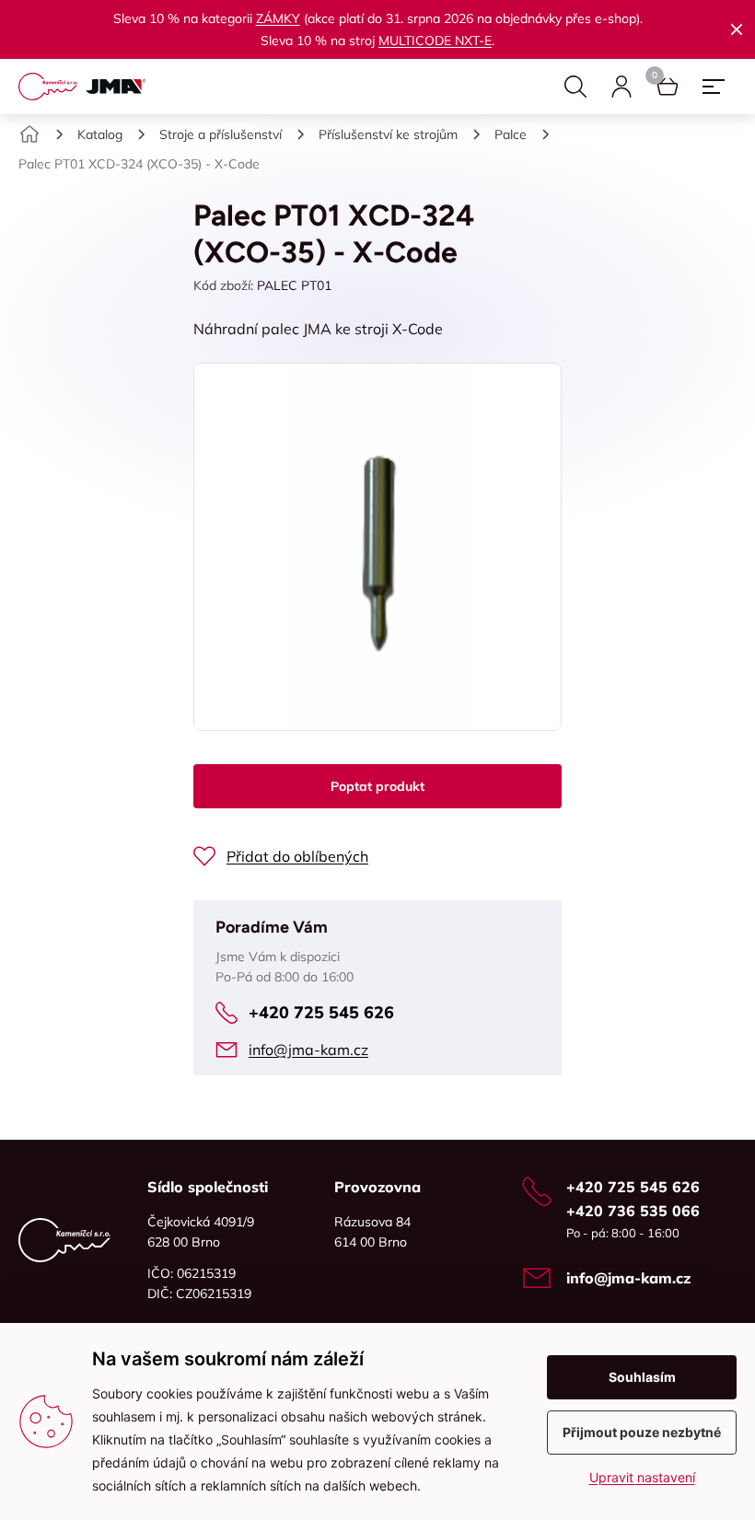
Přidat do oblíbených (297, 856)
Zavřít (736, 29)
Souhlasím (642, 1377)
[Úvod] (29, 134)
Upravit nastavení (642, 1477)
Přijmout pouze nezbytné (642, 1432)
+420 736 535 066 (633, 1210)
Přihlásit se (621, 87)
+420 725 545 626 (321, 1012)
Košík (668, 87)
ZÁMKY (278, 18)
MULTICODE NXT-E (435, 40)
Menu (714, 87)
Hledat (575, 87)
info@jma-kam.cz (308, 1049)
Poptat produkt (377, 786)
